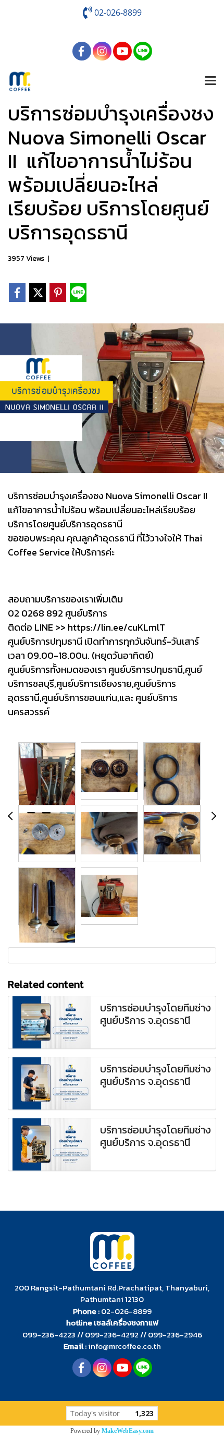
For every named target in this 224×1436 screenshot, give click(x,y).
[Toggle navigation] (210, 81)
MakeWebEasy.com (128, 1430)
